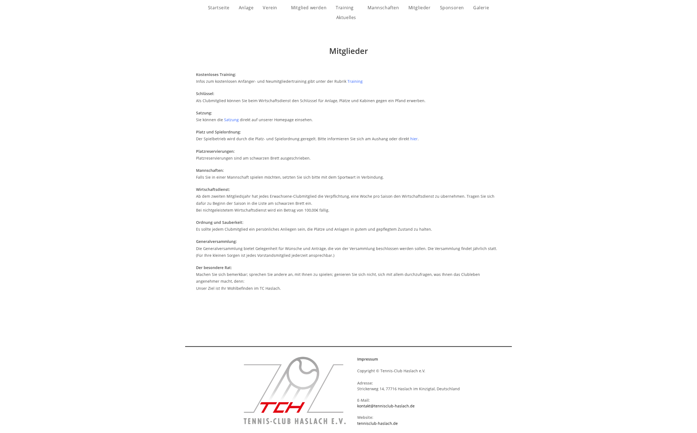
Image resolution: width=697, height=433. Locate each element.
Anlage (246, 8)
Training (345, 8)
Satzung (231, 119)
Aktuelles (346, 17)
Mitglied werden (308, 8)
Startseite (219, 8)
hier (414, 138)
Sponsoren (452, 8)
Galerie (481, 8)
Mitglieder (419, 8)
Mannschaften (383, 8)
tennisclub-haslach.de (377, 423)
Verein (270, 8)
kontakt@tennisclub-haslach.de (386, 405)
